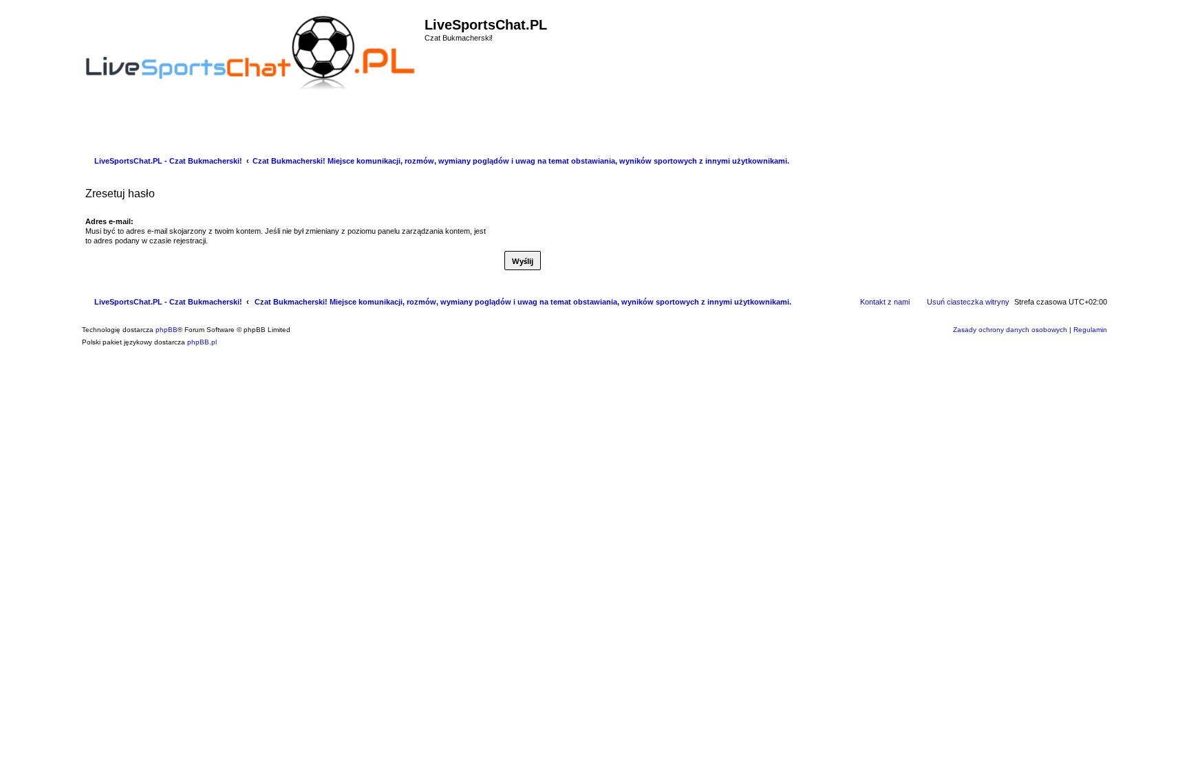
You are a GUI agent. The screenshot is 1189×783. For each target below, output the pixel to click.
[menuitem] (86, 132)
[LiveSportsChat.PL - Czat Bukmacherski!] (251, 50)
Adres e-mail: (109, 221)
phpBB (167, 329)
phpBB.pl (202, 342)
